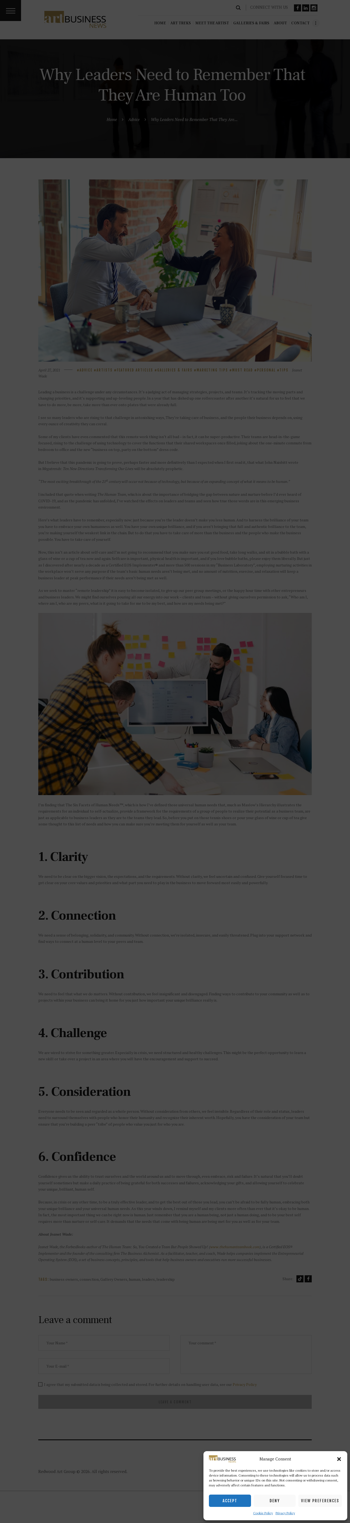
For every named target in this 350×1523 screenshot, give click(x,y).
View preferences (320, 1500)
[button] (339, 1459)
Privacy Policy (285, 1513)
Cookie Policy (263, 1513)
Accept (230, 1500)
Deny (275, 1500)
